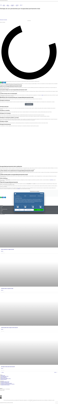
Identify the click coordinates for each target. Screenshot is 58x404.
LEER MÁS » (2, 290)
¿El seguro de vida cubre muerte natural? (8, 366)
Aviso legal (22, 401)
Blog (0, 392)
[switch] (25, 207)
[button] (4, 5)
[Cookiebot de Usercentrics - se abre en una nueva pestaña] (40, 193)
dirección (1, 388)
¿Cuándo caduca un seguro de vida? (7, 288)
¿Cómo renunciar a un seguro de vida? (7, 249)
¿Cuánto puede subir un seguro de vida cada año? (9, 327)
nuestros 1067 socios (20, 199)
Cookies (31, 401)
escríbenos (18, 188)
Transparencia (35, 401)
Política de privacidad (27, 401)
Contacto (1, 393)
